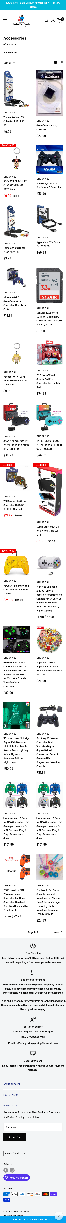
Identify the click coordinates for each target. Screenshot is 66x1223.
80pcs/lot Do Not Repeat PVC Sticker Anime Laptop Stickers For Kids (49, 668)
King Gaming (9, 112)
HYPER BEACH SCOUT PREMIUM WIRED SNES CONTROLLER (49, 444)
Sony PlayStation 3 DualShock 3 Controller (49, 185)
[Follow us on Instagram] (12, 1170)
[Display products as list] (61, 62)
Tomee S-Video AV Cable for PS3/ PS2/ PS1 (14, 121)
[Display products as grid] (55, 62)
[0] (60, 20)
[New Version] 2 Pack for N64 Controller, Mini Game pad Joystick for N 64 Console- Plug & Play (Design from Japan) (16, 828)
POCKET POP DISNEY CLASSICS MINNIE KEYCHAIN (15, 185)
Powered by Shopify (13, 1215)
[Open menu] (5, 20)
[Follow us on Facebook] (5, 1170)
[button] (33, 1219)
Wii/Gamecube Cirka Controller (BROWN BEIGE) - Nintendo (14, 505)
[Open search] (46, 20)
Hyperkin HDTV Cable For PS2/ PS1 (48, 244)
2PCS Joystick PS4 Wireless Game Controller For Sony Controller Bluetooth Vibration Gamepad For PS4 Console (16, 900)
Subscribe (14, 1137)
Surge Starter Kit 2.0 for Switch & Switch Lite (48, 530)
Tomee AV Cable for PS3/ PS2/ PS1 (14, 249)
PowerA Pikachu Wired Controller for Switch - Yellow (16, 589)
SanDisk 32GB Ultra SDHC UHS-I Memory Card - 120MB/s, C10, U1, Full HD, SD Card (49, 318)
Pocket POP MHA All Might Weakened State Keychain (15, 380)
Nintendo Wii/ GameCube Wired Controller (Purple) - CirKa (14, 303)
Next (56, 932)
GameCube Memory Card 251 (47, 127)
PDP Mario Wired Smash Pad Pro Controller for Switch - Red (48, 381)
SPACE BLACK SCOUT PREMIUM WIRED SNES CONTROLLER (16, 445)
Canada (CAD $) (12, 1153)
